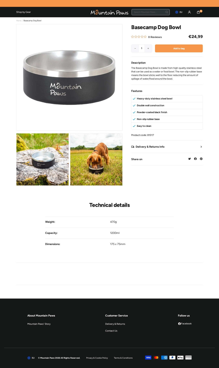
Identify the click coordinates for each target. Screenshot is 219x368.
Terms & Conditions (123, 358)
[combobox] (151, 12)
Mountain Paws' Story (38, 323)
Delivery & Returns (115, 323)
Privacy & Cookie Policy (97, 358)
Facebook (186, 323)
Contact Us (111, 330)
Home (18, 21)
